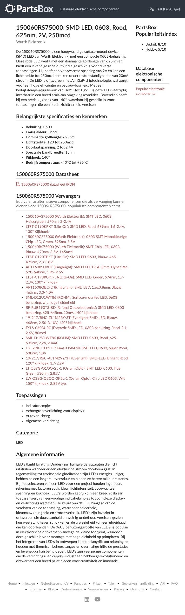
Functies (80, 583)
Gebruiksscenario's (54, 583)
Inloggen (28, 583)
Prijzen (97, 583)
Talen (112, 583)
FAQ (174, 583)
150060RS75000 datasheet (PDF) (48, 184)
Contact (156, 589)
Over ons (137, 589)
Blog (51, 589)
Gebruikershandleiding (138, 583)
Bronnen (35, 589)
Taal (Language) (168, 9)
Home (12, 583)
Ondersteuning (71, 589)
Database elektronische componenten (89, 9)
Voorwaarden (98, 589)
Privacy (119, 589)
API (162, 583)
